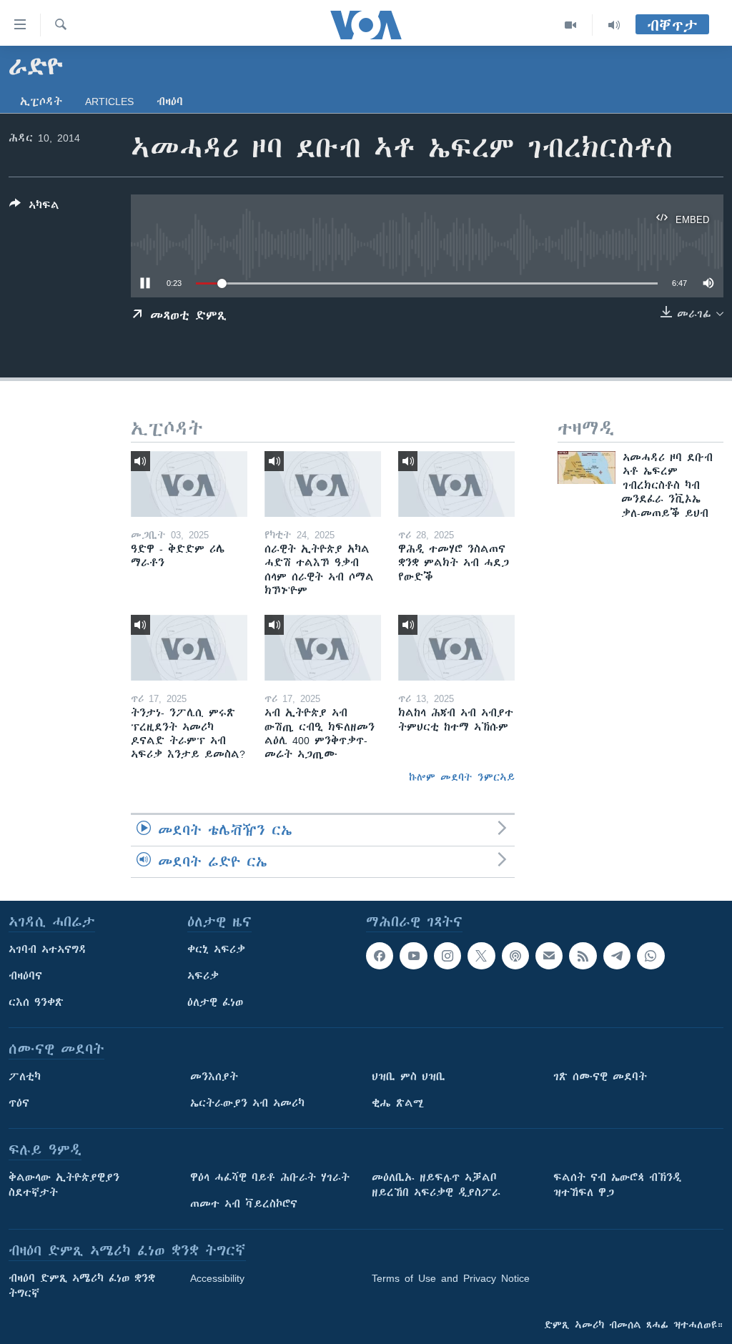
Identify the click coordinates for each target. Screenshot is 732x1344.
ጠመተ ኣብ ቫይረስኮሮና (243, 1203)
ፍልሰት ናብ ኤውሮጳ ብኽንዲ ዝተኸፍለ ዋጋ (617, 1185)
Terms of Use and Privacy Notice (451, 1278)
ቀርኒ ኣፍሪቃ (216, 949)
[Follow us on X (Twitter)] (481, 955)
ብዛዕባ (170, 101)
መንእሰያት (214, 1076)
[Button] (34, 207)
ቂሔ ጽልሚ (398, 1103)
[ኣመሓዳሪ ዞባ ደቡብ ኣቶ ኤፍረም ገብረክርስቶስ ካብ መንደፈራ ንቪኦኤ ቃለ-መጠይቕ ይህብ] (586, 467)
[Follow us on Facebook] (379, 955)
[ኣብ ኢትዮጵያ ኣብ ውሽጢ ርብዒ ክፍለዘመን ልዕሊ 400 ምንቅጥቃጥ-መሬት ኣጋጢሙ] (322, 648)
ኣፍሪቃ (203, 975)
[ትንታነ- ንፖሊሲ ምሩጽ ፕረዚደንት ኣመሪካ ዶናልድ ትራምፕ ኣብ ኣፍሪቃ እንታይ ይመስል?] (189, 648)
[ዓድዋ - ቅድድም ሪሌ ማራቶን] (189, 484)
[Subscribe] (549, 955)
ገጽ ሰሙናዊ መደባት (600, 1076)
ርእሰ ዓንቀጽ (36, 1002)
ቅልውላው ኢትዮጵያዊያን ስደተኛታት (64, 1185)
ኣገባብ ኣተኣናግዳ (47, 949)
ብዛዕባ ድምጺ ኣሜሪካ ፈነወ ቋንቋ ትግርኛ (82, 1286)
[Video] (571, 25)
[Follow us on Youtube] (413, 955)
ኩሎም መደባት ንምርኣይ (462, 777)
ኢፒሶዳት (41, 101)
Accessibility (217, 1278)
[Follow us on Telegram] (616, 955)
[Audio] (614, 25)
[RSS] (582, 955)
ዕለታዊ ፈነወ (215, 1002)
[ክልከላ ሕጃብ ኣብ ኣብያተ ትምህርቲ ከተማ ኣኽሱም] (456, 648)
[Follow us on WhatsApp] (650, 955)
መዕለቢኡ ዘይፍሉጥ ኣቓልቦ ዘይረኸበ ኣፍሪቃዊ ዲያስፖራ (436, 1185)
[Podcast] (515, 955)
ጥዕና (19, 1103)
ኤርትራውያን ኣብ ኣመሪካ (247, 1103)
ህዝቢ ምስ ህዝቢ (408, 1076)
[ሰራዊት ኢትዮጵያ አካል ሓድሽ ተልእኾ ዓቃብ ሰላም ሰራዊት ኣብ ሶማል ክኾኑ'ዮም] (322, 484)
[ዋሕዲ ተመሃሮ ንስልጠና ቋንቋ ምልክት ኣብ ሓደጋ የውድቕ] (456, 484)
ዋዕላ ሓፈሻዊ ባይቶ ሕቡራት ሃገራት (270, 1177)
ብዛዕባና (25, 975)
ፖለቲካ (25, 1076)
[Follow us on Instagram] (447, 955)
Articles (109, 101)
